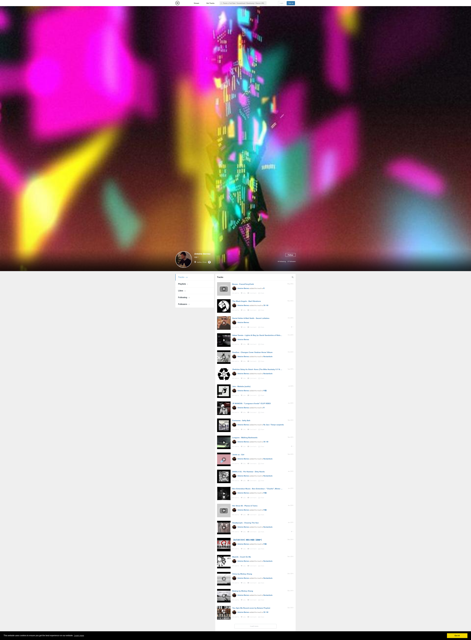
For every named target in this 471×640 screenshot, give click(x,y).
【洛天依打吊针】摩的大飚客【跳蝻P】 (247, 540)
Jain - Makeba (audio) (241, 386)
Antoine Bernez (243, 288)
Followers (184, 304)
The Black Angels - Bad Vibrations (246, 301)
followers (292, 261)
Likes (182, 291)
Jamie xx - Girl (238, 455)
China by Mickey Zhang (242, 574)
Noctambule (267, 356)
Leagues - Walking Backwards (244, 438)
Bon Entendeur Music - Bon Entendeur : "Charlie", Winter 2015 (258, 489)
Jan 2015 (290, 471)
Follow (290, 255)
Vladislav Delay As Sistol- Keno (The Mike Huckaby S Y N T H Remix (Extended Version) (268, 369)
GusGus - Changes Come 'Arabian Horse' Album (252, 352)
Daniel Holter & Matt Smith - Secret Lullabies (250, 318)
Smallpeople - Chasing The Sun (245, 523)
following (282, 261)
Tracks (183, 277)
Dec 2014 (290, 539)
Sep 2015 (290, 369)
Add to (236, 293)
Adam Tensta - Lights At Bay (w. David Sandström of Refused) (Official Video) (264, 335)
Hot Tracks (210, 3)
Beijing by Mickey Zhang (242, 591)
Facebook (209, 262)
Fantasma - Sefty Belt (241, 420)
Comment (253, 293)
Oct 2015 (290, 318)
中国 (265, 391)
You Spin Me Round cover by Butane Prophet (251, 608)
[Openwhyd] (177, 3)
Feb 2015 (290, 420)
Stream (196, 3)
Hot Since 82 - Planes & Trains (244, 506)
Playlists (183, 284)
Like (244, 293)
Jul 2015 (290, 386)
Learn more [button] (79, 635)
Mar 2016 (290, 301)
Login (281, 3)
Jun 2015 (290, 403)
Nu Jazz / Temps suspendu (273, 425)
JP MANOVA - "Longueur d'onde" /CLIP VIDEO (251, 403)
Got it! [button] (457, 636)
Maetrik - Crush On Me (241, 557)
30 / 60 (265, 305)
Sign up (290, 3)
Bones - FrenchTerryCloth (243, 284)
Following (184, 297)
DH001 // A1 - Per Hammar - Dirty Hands (248, 472)
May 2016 (290, 284)
